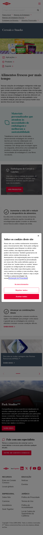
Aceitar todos (21, 296)
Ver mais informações (21, 284)
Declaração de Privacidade (18, 278)
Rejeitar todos (22, 290)
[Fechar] (38, 235)
